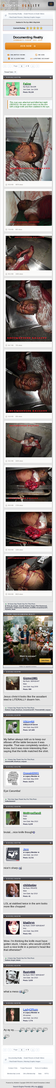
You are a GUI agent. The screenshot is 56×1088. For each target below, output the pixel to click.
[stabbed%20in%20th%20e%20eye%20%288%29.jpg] (29, 529)
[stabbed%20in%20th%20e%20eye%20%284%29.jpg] (29, 311)
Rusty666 (29, 971)
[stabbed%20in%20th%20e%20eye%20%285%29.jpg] (29, 382)
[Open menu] (51, 4)
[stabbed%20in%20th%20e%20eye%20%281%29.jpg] (29, 149)
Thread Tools (9, 72)
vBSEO (40, 1087)
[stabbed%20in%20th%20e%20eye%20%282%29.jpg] (29, 208)
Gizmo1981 (30, 678)
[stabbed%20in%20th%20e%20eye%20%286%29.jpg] (29, 440)
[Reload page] (6, 15)
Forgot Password (26, 1068)
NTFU (47, 1073)
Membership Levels (13, 1073)
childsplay (29, 885)
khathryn (29, 922)
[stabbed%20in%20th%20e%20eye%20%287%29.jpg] (29, 484)
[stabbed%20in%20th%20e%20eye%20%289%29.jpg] (29, 573)
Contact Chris (12, 1068)
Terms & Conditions (41, 1068)
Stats (40, 1073)
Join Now (26, 46)
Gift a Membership (29, 1073)
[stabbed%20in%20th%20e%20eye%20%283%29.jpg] (29, 253)
